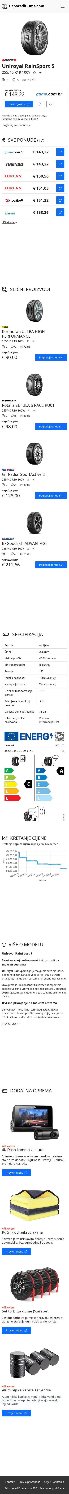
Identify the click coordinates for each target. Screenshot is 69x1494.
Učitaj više (8, 222)
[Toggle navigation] (62, 6)
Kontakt (10, 1482)
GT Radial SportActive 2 (23, 474)
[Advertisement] (34, 254)
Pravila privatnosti (29, 1482)
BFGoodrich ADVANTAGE (24, 543)
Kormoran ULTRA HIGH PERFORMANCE (23, 334)
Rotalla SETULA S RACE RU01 (28, 405)
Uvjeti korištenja (54, 1482)
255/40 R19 (11, 72)
